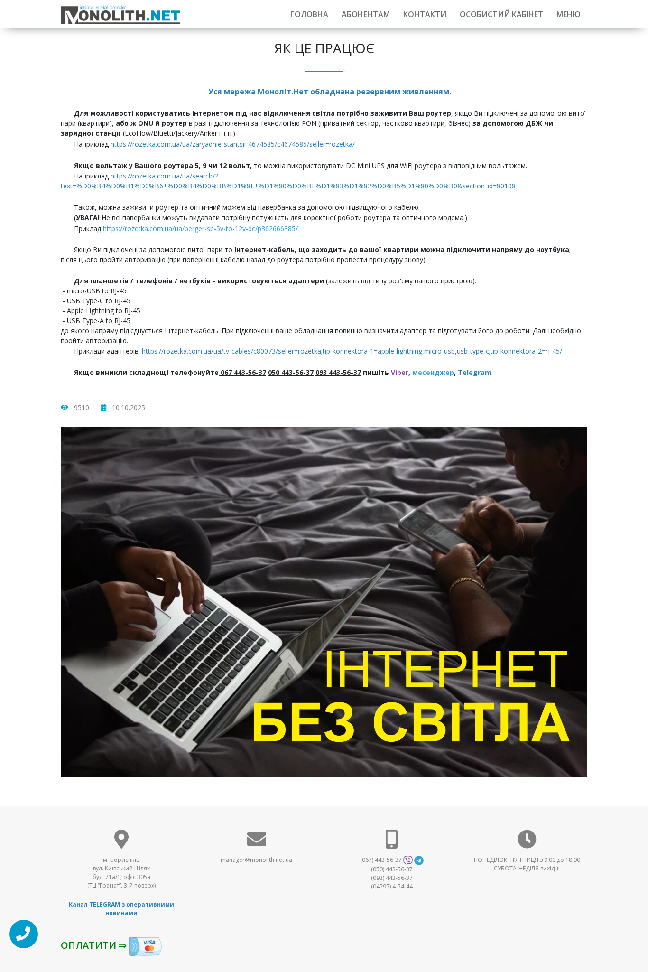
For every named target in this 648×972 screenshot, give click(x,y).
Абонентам (366, 14)
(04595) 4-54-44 (392, 886)
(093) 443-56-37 (392, 878)
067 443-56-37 (243, 372)
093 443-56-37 (338, 372)
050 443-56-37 (291, 372)
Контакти (424, 14)
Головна (309, 14)
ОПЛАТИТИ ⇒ (95, 945)
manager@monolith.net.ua (256, 860)
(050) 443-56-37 (392, 869)
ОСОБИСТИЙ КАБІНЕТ (501, 14)
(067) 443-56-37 (381, 860)
